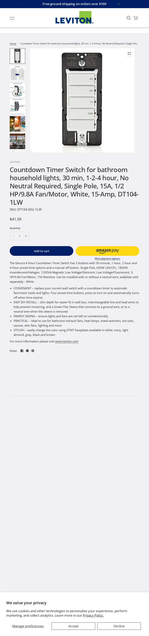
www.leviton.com (67, 341)
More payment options (107, 258)
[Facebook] (22, 350)
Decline (119, 626)
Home (13, 43)
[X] (27, 350)
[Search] (128, 18)
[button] (107, 251)
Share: (13, 351)
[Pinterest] (32, 350)
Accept (73, 626)
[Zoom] (129, 53)
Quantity (15, 228)
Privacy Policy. (93, 615)
